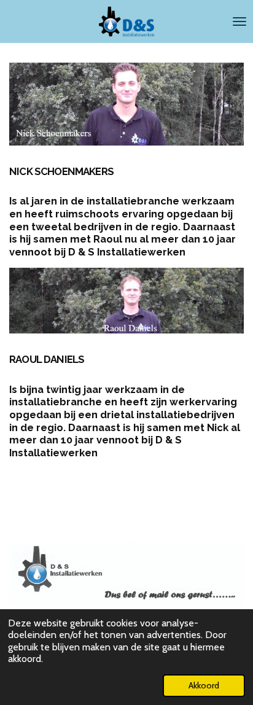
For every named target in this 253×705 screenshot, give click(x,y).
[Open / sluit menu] (239, 21)
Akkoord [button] (204, 685)
